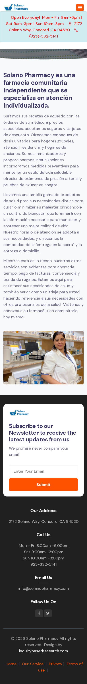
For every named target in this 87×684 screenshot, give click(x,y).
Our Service (33, 664)
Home (11, 664)
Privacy (55, 664)
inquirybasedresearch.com (43, 651)
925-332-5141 (44, 564)
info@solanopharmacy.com (43, 588)
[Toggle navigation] (80, 7)
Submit (43, 484)
